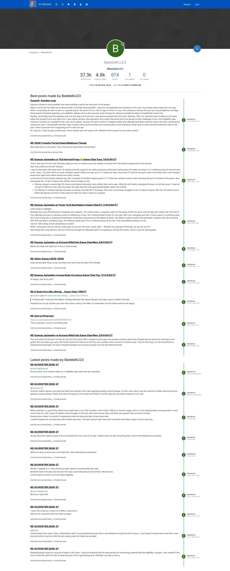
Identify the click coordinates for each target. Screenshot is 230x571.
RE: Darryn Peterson (42, 315)
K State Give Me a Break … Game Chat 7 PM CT (67, 295)
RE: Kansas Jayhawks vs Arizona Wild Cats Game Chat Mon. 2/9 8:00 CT (71, 242)
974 (115, 75)
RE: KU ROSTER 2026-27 (44, 364)
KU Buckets (45, 4)
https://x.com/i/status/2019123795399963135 (50, 320)
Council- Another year (43, 100)
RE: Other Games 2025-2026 (47, 258)
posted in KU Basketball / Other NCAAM (48, 136)
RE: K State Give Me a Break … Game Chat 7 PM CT (58, 291)
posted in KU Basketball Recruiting (46, 152)
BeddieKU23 (191, 119)
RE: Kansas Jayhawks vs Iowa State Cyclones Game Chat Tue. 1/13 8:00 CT (73, 275)
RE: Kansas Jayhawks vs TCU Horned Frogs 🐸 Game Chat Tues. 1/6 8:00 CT (73, 159)
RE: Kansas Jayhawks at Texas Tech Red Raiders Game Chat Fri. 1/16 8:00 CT (74, 205)
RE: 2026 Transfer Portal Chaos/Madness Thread (58, 143)
